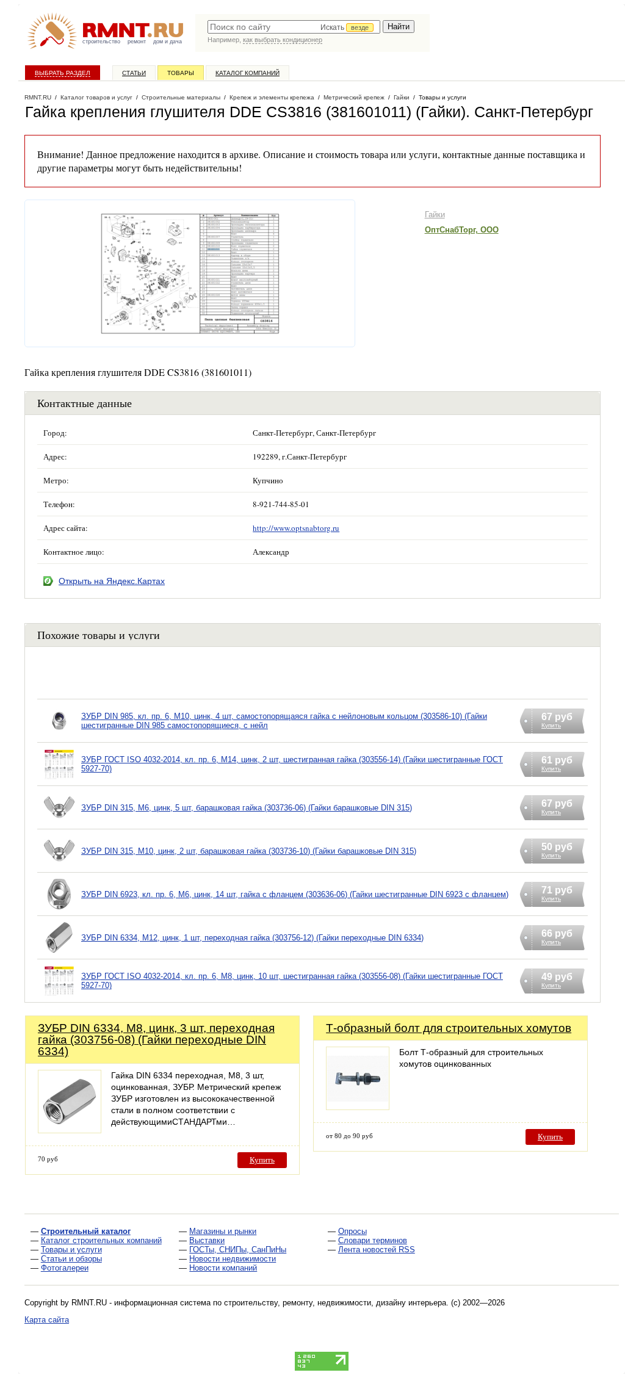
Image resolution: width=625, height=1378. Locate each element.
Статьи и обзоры (71, 1258)
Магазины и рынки (222, 1231)
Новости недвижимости (232, 1258)
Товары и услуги (71, 1249)
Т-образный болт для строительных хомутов (448, 1028)
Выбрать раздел (62, 73)
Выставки (207, 1240)
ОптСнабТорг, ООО (462, 229)
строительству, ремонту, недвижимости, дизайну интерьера (335, 1302)
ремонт (137, 41)
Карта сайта (46, 1319)
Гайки (435, 214)
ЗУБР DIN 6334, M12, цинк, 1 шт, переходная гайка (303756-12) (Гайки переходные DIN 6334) (252, 937)
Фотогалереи (65, 1267)
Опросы (352, 1231)
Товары (180, 73)
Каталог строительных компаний (101, 1240)
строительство (101, 41)
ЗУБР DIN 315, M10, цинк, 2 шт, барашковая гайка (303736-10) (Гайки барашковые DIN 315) (248, 851)
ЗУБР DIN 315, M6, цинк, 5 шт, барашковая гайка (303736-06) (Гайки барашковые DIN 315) (246, 807)
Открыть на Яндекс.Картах (112, 581)
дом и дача (167, 41)
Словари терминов (372, 1240)
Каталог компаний (247, 73)
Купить (262, 1159)
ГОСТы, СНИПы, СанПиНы (237, 1249)
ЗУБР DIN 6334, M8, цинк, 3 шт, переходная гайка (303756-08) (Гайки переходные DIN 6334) (156, 1040)
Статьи (134, 73)
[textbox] (294, 27)
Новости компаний (223, 1267)
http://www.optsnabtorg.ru (296, 527)
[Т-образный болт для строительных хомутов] (358, 1106)
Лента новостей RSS (376, 1249)
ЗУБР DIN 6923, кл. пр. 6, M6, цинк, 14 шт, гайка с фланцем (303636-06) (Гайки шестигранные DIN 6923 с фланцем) (294, 894)
